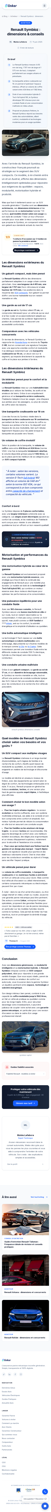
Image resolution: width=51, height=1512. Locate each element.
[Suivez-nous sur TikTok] (4, 1374)
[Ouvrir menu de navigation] (44, 5)
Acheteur (14, 16)
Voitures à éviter (9, 1419)
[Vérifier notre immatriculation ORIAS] (18, 1490)
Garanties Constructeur (11, 1431)
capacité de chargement (26, 491)
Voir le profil (12, 1164)
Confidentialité (8, 1474)
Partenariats (7, 1450)
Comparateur (7, 1442)
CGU (4, 1466)
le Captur (32, 646)
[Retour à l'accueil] (11, 6)
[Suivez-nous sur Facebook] (15, 1374)
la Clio (21, 646)
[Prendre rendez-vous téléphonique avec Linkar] (45, 1492)
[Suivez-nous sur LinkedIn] (9, 1374)
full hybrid (29, 477)
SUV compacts (21, 293)
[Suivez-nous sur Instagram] (21, 1374)
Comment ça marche (10, 1423)
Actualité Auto (8, 1403)
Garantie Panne (8, 1416)
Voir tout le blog (37, 1197)
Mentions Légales (9, 1470)
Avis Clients (7, 1427)
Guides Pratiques (9, 1399)
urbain (9, 623)
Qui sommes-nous (9, 1435)
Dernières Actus (8, 1388)
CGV (4, 1462)
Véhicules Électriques (11, 1395)
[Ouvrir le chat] (45, 1506)
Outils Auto (6, 1446)
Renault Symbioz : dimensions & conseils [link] (32, 16)
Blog (5, 16)
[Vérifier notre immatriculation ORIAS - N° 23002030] (30, 1490)
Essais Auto (7, 1392)
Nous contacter (8, 1438)
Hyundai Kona (21, 342)
